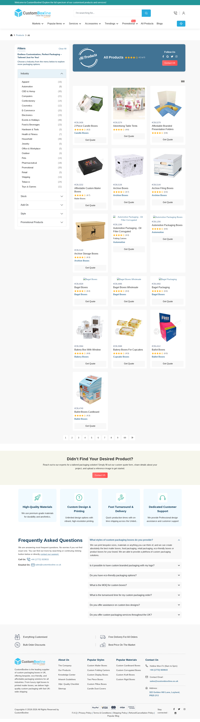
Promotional (128, 23)
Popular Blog (113, 716)
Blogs (160, 23)
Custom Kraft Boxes (125, 675)
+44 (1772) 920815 (159, 670)
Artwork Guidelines (67, 679)
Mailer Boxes (80, 199)
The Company (64, 665)
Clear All (62, 48)
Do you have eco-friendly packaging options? (113, 575)
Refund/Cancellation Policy (141, 713)
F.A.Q (74, 713)
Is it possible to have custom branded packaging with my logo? (122, 565)
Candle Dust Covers (96, 689)
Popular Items (54, 23)
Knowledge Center (66, 675)
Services (73, 23)
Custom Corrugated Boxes (128, 670)
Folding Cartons (120, 238)
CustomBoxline (22, 713)
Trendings (110, 23)
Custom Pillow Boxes (97, 684)
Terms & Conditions (102, 713)
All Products (147, 23)
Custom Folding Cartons (98, 670)
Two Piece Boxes (95, 679)
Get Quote (90, 140)
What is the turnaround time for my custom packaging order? (121, 595)
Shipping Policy (120, 713)
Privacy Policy (85, 713)
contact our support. (49, 554)
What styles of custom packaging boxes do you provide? (121, 540)
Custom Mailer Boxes (97, 665)
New (133, 21)
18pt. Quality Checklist (68, 684)
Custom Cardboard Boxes (128, 665)
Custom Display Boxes (97, 675)
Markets (36, 23)
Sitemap (62, 689)
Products (20, 35)
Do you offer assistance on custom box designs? (115, 605)
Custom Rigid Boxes (125, 679)
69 (125, 437)
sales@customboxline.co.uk (164, 681)
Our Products (64, 670)
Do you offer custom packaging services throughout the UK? (121, 615)
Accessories (91, 23)
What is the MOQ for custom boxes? (108, 585)
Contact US (170, 63)
